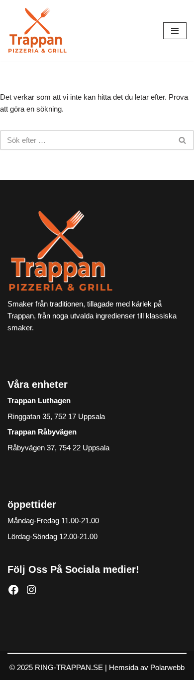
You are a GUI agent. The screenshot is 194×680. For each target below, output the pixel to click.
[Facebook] (13, 590)
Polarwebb (167, 667)
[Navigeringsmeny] (175, 30)
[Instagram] (31, 590)
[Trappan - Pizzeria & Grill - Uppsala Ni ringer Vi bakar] (37, 31)
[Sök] (183, 140)
